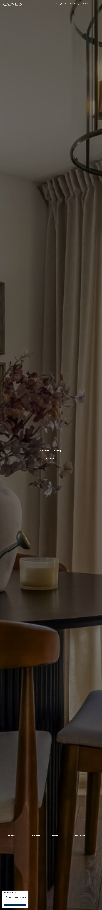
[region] (15, 899)
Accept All (15, 905)
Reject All (21, 901)
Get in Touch (87, 4)
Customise (9, 901)
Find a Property (74, 4)
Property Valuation (61, 4)
